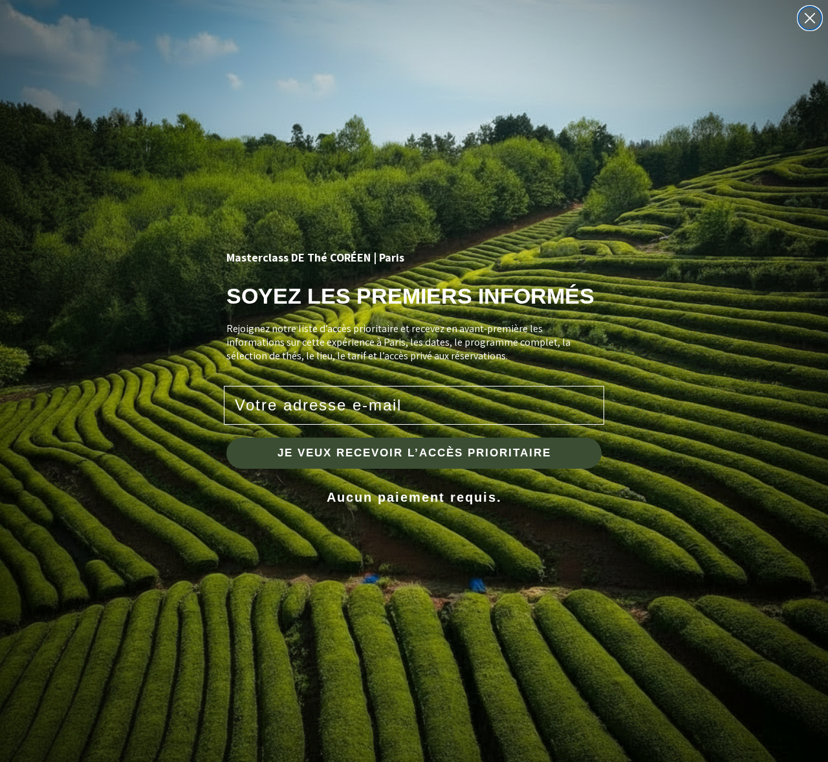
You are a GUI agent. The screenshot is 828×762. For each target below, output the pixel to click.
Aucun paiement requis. (414, 497)
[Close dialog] (810, 18)
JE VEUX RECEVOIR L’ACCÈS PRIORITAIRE (414, 453)
